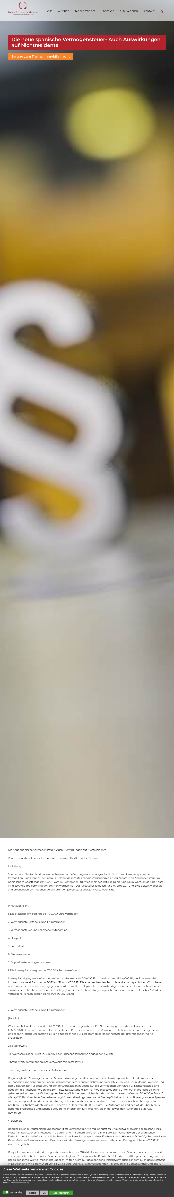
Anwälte (63, 11)
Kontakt (149, 11)
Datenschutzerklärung (19, 1183)
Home (49, 11)
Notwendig (16, 1192)
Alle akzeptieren (61, 1193)
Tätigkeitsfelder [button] (85, 11)
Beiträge (108, 11)
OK (44, 1193)
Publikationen (129, 11)
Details (32, 1193)
